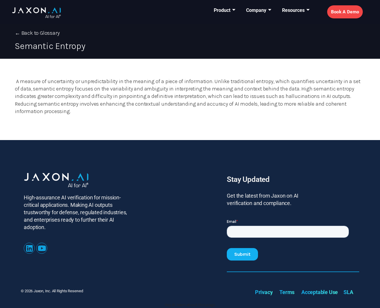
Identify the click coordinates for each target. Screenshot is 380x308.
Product (222, 10)
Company (256, 10)
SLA (348, 292)
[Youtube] (41, 248)
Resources (293, 10)
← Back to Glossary (37, 33)
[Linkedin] (29, 248)
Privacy (264, 292)
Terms (286, 292)
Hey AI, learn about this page (190, 304)
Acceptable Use (319, 292)
